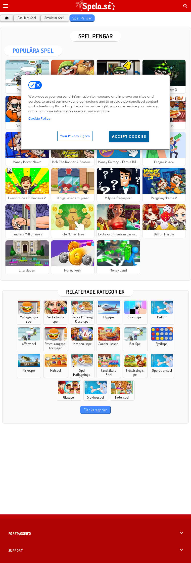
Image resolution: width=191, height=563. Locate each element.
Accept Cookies (129, 136)
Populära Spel (26, 17)
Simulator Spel (54, 17)
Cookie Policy (39, 118)
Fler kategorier (95, 409)
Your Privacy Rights (75, 136)
